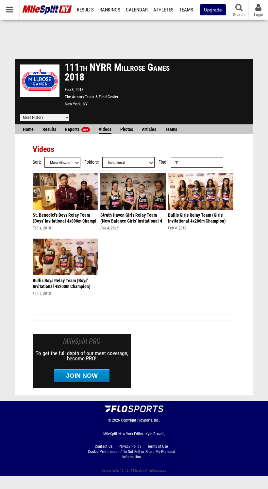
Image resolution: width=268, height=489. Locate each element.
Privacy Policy (130, 446)
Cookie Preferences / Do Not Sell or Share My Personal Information (131, 454)
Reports (76, 129)
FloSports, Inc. (148, 420)
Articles (149, 129)
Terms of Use (157, 446)
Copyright (128, 420)
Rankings (109, 10)
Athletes (163, 10)
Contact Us (103, 446)
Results (85, 10)
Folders (91, 162)
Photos (126, 129)
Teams (186, 10)
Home (28, 129)
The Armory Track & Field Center (91, 96)
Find (162, 162)
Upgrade (213, 9)
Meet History (33, 117)
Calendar (137, 10)
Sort (36, 162)
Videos (105, 129)
